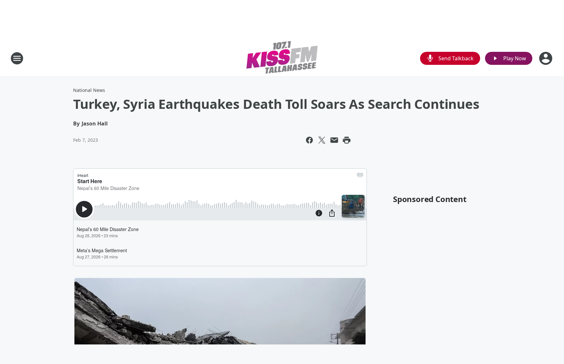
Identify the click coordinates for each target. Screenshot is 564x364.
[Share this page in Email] (334, 140)
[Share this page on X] (321, 140)
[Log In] (546, 58)
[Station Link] (282, 58)
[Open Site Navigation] (17, 58)
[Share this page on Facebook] (309, 140)
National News (89, 90)
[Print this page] (346, 140)
